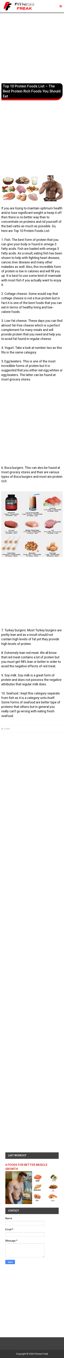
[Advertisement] (32, 47)
